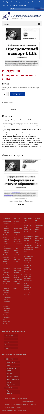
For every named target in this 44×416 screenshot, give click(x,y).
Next (40, 184)
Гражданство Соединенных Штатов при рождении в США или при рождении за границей (28, 278)
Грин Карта (6, 218)
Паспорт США (37, 219)
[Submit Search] (11, 9)
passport (10, 102)
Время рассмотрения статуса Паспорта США (39, 227)
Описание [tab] (13, 109)
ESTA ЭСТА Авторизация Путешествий (17, 239)
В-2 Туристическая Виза (18, 228)
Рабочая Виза (17, 268)
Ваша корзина (21, 5)
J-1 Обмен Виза (18, 266)
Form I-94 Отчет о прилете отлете (18, 286)
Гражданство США (28, 219)
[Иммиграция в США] (22, 16)
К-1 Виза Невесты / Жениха (16, 250)
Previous (4, 184)
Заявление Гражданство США (27, 225)
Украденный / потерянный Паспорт (38, 245)
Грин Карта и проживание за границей (7, 297)
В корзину (17, 94)
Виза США (17, 218)
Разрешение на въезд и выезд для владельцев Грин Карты (6, 306)
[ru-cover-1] (22, 47)
